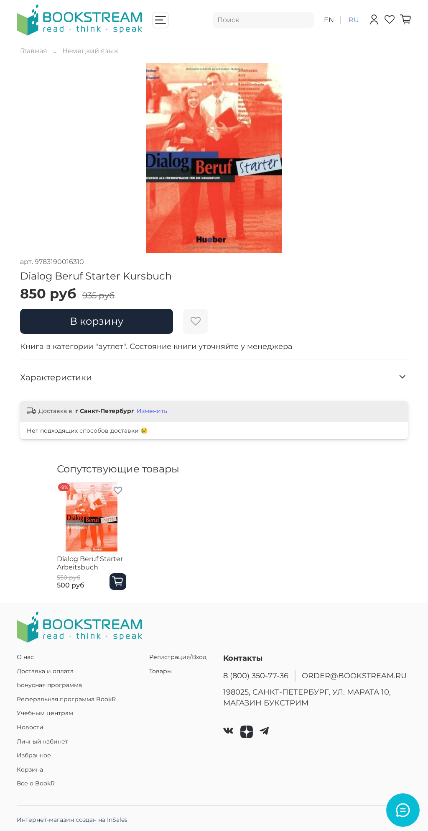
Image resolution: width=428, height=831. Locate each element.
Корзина (30, 769)
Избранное (34, 755)
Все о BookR (36, 783)
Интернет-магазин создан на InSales (72, 819)
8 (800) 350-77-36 (255, 675)
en (329, 20)
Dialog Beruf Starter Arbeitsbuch (90, 562)
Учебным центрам (45, 713)
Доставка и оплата (45, 671)
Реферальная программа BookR (66, 699)
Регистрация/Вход (177, 657)
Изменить (152, 411)
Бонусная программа (49, 685)
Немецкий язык (90, 51)
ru (354, 20)
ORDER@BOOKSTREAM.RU (354, 675)
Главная (33, 51)
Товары (160, 671)
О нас (25, 657)
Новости (30, 727)
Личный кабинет (42, 741)
